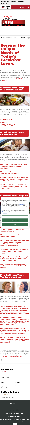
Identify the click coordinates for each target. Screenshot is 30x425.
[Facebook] (7, 397)
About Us (17, 382)
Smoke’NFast (4, 3)
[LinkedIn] (14, 397)
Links (16, 387)
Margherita (21, 1)
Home (2, 33)
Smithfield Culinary (5, 1)
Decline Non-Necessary (15, 220)
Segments (4, 386)
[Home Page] (5, 7)
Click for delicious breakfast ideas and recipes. (11, 356)
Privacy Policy (21, 204)
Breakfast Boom (14, 33)
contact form (5, 80)
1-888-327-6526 (10, 392)
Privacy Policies (14, 410)
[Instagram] (12, 397)
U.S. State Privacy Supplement (14, 413)
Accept (15, 224)
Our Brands (4, 384)
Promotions (18, 386)
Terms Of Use (14, 407)
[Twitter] (9, 397)
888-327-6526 (19, 78)
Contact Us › (5, 394)
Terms (3, 211)
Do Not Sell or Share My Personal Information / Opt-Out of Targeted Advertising (14, 420)
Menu (23, 7)
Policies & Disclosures (15, 404)
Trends (16, 38)
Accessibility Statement (14, 416)
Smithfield (13, 1)
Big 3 (23, 38)
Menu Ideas (7, 33)
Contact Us (4, 387)
